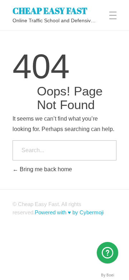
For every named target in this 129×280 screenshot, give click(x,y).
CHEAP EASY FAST (50, 10)
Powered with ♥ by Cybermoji (69, 212)
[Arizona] (107, 252)
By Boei (107, 274)
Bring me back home (45, 169)
